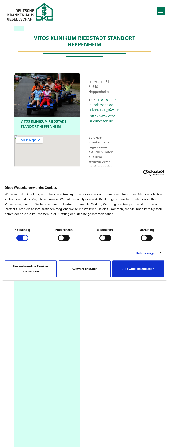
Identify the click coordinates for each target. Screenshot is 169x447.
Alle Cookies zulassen (138, 268)
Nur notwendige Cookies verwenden (31, 268)
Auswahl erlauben (84, 268)
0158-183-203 (106, 100)
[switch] (64, 238)
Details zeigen (146, 253)
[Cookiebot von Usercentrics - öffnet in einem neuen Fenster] (146, 173)
